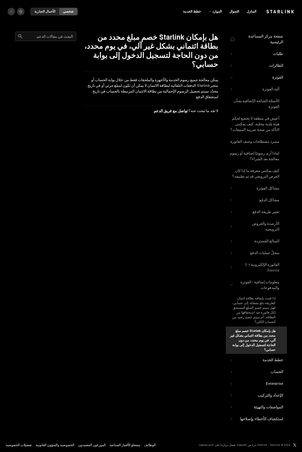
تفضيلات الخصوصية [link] (19, 445)
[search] (20, 36)
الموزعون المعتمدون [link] (92, 445)
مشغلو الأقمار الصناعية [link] (124, 445)
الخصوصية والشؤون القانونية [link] (55, 445)
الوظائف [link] (150, 445)
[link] (280, 11)
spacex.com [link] (206, 444)
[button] (256, 53)
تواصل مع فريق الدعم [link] (171, 111)
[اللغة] (21, 11)
